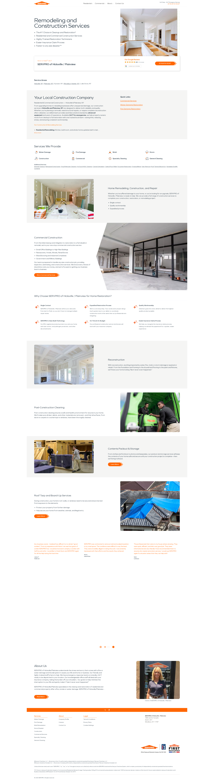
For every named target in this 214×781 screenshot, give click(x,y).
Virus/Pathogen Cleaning (68, 166)
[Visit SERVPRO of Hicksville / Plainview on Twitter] (105, 710)
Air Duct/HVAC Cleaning (84, 166)
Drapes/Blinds (136, 166)
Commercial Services (128, 101)
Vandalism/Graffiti (171, 166)
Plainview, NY (48, 84)
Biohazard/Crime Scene (53, 166)
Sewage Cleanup (39, 166)
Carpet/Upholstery (98, 166)
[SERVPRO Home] (42, 3)
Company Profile (64, 719)
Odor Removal (146, 166)
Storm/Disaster (39, 728)
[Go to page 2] (107, 647)
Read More (40, 697)
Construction (38, 731)
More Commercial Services (46, 275)
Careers (61, 722)
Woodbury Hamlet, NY (71, 84)
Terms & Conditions (89, 719)
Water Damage (39, 719)
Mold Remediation (39, 725)
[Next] (113, 646)
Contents (37, 168)
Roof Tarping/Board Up (158, 166)
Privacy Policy (87, 722)
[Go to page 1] (105, 647)
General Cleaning (39, 740)
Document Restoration (124, 166)
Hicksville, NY (38, 84)
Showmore (37, 133)
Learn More (115, 464)
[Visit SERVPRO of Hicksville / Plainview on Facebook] (109, 710)
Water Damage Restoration (131, 105)
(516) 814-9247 (174, 4)
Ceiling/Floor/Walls (111, 166)
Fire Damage (38, 722)
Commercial (99, 3)
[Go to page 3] (109, 647)
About (109, 3)
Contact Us (119, 3)
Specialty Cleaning (40, 737)
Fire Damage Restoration (130, 109)
